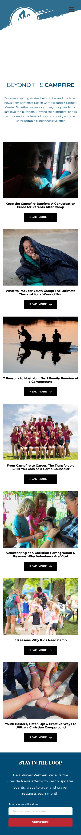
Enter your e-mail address (23, 804)
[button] (71, 9)
